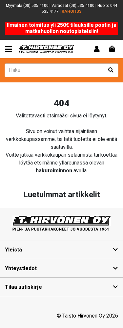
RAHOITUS (72, 11)
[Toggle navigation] (10, 49)
